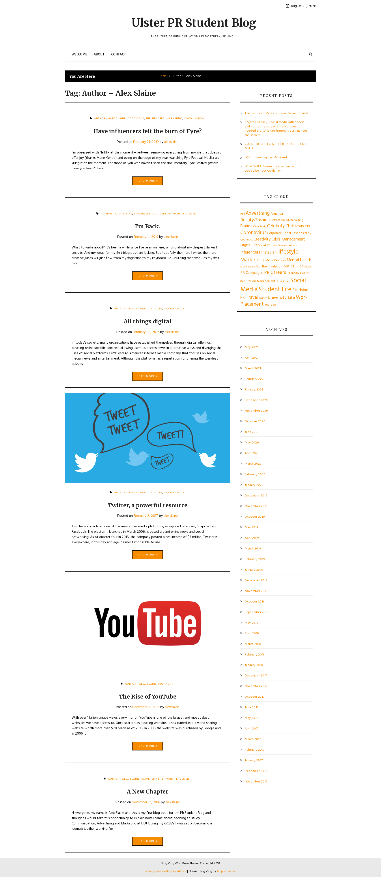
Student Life (161, 214)
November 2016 (256, 782)
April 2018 (252, 633)
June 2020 (252, 432)
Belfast (275, 220)
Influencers (155, 118)
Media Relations (275, 260)
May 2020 (252, 443)
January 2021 (254, 390)
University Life (152, 779)
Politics (306, 266)
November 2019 (256, 506)
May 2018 (252, 623)
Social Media (194, 118)
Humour (292, 246)
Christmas (295, 226)
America (277, 214)
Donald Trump (267, 245)
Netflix (252, 267)
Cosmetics (246, 240)
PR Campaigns (251, 273)
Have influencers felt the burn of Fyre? (147, 131)
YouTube (270, 305)
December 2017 (256, 676)
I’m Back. (147, 226)
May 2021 (251, 347)
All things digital (147, 321)
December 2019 (256, 496)
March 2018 (253, 644)
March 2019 (253, 549)
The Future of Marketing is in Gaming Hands (276, 113)
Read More (146, 181)
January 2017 (254, 760)
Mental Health (299, 260)
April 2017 (252, 729)
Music (243, 267)
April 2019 (252, 538)
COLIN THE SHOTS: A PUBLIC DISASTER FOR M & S (275, 146)
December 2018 (256, 580)
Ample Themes (226, 871)
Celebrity (276, 226)
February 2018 (255, 655)
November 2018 (256, 591)
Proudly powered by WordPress (166, 871)
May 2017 (251, 718)
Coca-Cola (135, 118)
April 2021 (252, 358)
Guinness (283, 246)
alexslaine (171, 142)
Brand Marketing (292, 220)
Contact (118, 54)
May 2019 (252, 527)
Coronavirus (253, 233)
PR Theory (293, 273)
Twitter (263, 298)
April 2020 (252, 453)
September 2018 (257, 612)
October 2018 (255, 602)
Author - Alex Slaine (110, 118)
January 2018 (254, 665)
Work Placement (185, 214)
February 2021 (255, 379)
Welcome (79, 54)
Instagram (269, 252)
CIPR (307, 226)
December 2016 (256, 771)
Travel (252, 297)
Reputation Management (257, 281)
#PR (242, 214)
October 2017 (254, 697)
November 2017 (256, 686)
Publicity (305, 273)
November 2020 (256, 411)
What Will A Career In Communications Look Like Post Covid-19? (273, 168)
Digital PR (155, 309)
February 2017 (255, 750)
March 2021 (253, 368)
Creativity (262, 239)
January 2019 (254, 570)
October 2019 (255, 517)
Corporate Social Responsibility (289, 233)
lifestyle (288, 252)
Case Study (259, 226)
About (99, 54)
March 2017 (253, 739)
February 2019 (255, 559)
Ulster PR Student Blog (194, 23)
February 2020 (255, 474)
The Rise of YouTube (147, 696)
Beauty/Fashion (255, 220)
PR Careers (142, 214)
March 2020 (253, 464)
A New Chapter (147, 791)
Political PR (291, 266)
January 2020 (254, 485)
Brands (246, 226)
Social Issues (282, 282)
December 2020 (256, 400)
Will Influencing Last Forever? (266, 157)
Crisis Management (288, 239)
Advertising (258, 213)
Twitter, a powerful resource (147, 505)
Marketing (174, 118)
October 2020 (255, 421)
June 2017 (251, 707)
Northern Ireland (268, 266)
